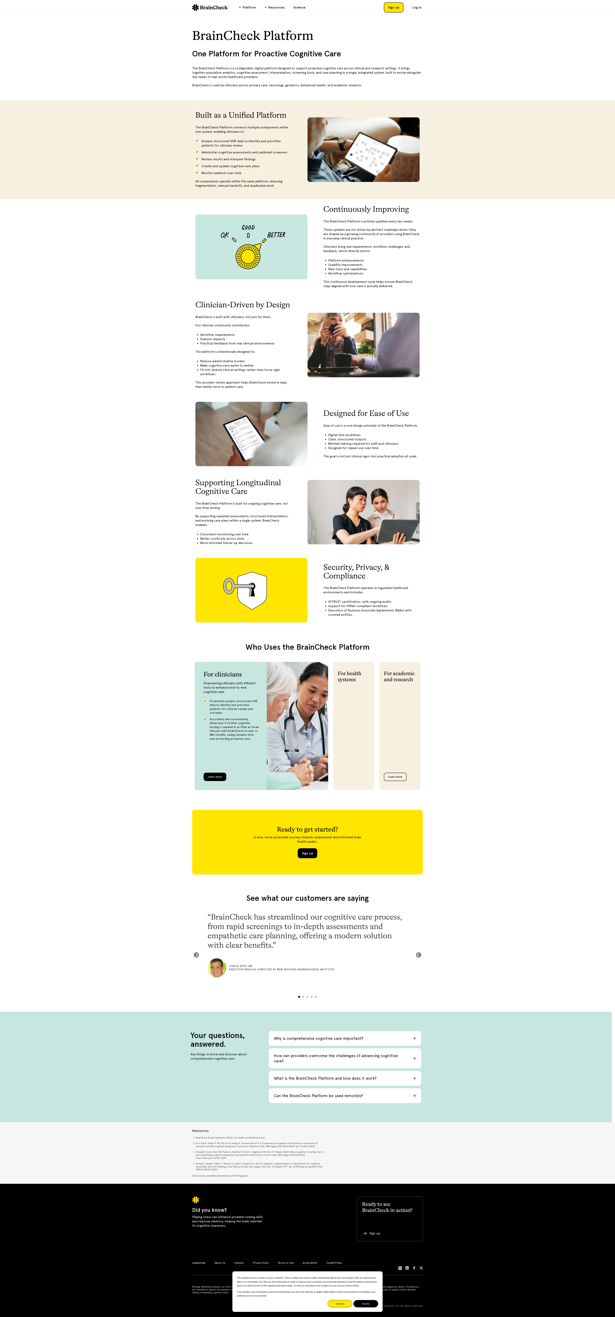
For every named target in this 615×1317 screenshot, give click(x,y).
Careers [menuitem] (239, 1262)
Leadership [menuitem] (198, 1262)
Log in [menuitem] (417, 7)
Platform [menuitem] (249, 7)
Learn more (215, 776)
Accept (340, 1303)
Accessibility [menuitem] (310, 1262)
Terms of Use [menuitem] (286, 1262)
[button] (196, 954)
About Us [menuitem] (219, 1262)
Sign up (307, 853)
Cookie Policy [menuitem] (334, 1262)
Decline (366, 1303)
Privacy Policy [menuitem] (261, 1262)
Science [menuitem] (299, 7)
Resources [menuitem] (276, 7)
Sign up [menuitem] (393, 7)
